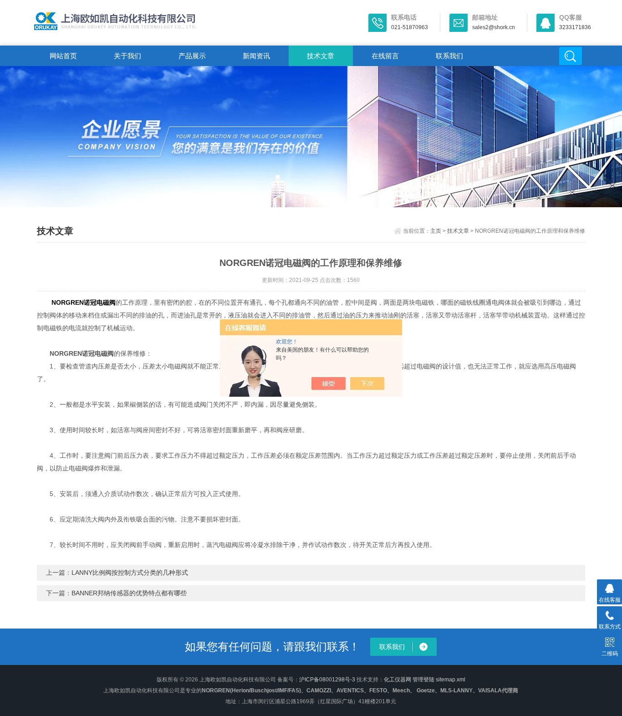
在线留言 (385, 56)
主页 (435, 231)
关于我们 (127, 56)
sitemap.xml (450, 679)
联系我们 (449, 56)
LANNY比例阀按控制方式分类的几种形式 (129, 572)
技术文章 (320, 56)
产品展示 (192, 56)
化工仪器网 (397, 679)
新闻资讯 (256, 56)
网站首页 (63, 56)
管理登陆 (423, 679)
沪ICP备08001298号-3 (327, 679)
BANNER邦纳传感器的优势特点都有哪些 (129, 593)
